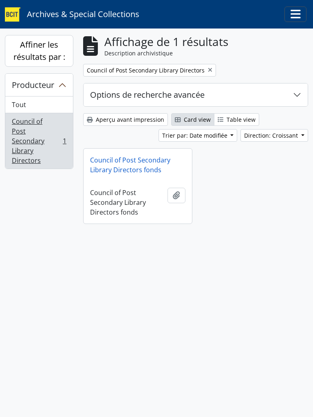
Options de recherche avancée (147, 94)
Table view (240, 119)
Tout (19, 104)
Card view (196, 119)
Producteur (33, 84)
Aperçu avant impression (129, 119)
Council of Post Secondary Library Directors (38, 141)
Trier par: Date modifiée (195, 135)
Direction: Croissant (272, 135)
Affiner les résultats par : (39, 50)
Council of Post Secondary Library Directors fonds (130, 165)
